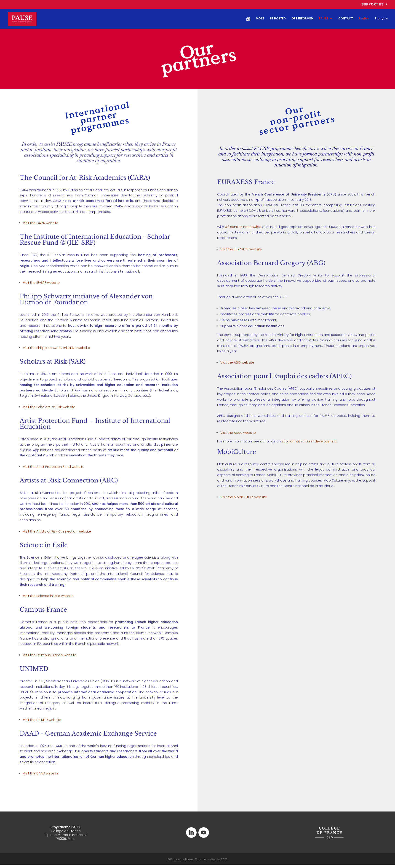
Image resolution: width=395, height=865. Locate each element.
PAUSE (323, 18)
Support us (372, 5)
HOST (260, 18)
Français (381, 18)
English (364, 18)
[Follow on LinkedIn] (191, 832)
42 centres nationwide (243, 227)
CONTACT (345, 18)
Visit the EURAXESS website (241, 249)
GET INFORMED (302, 18)
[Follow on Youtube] (203, 832)
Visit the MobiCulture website (243, 497)
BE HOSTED (278, 18)
